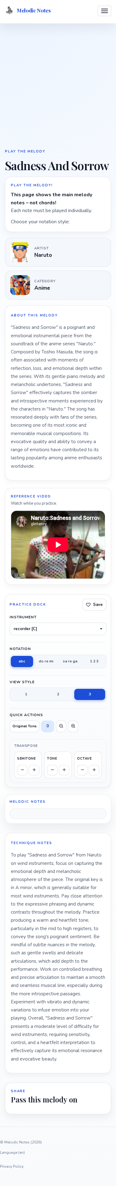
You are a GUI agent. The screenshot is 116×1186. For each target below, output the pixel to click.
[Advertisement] (58, 85)
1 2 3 (94, 661)
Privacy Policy (12, 1166)
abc (22, 661)
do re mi (46, 661)
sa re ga (70, 661)
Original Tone (24, 726)
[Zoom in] (73, 726)
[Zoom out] (61, 726)
